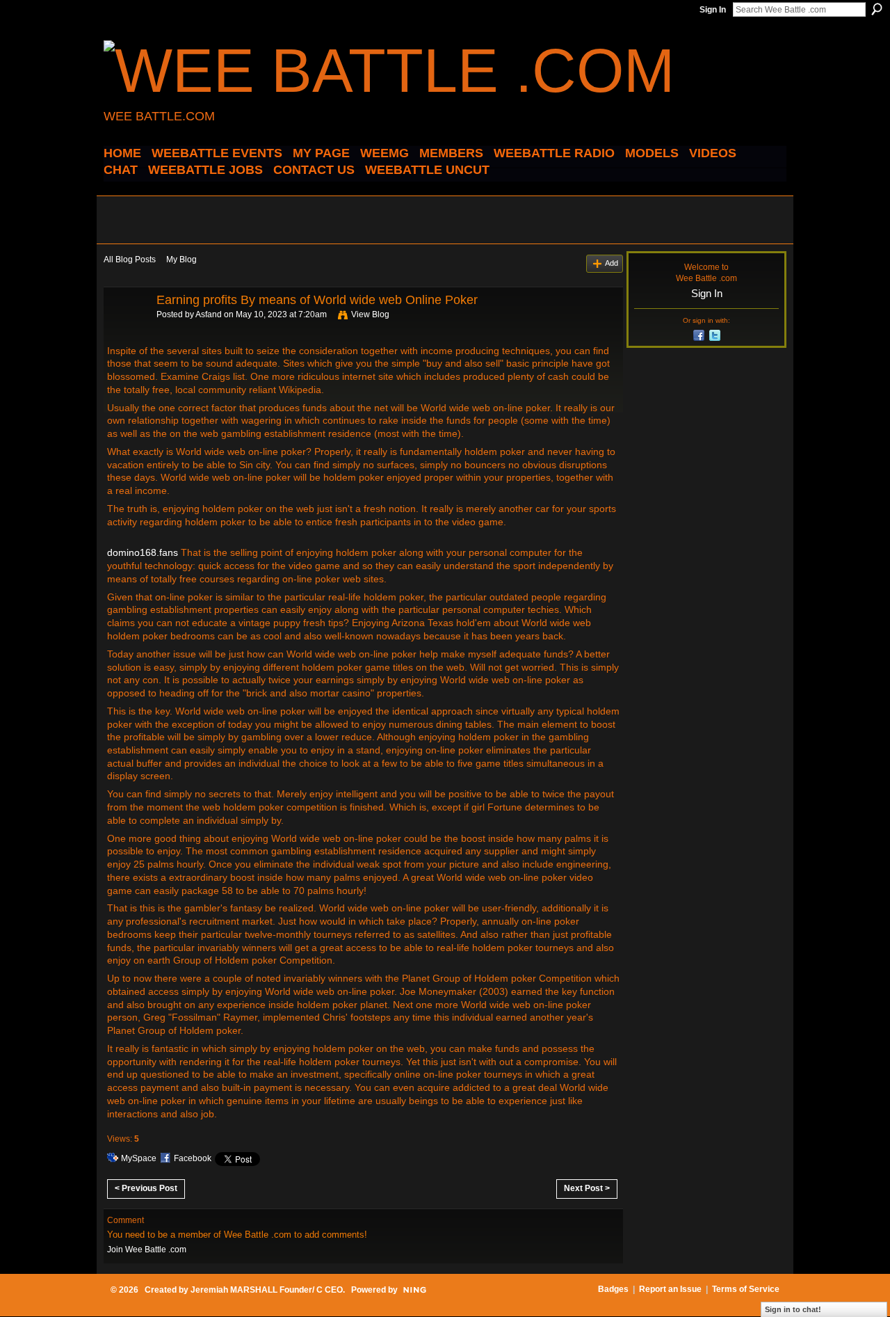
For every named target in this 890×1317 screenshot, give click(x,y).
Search (876, 9)
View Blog (370, 314)
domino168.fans (142, 552)
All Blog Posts (130, 259)
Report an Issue (670, 1289)
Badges (613, 1289)
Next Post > (587, 1188)
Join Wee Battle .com (146, 1249)
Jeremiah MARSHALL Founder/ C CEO (267, 1290)
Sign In (712, 10)
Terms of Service (745, 1289)
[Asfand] (126, 331)
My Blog (181, 259)
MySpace (138, 1158)
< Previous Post (146, 1188)
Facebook (192, 1158)
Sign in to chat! (793, 1309)
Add (611, 263)
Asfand (208, 314)
